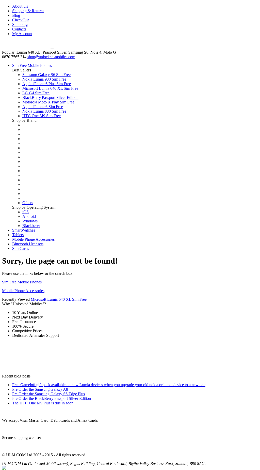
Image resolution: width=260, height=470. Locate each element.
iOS (25, 212)
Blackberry (31, 225)
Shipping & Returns (28, 11)
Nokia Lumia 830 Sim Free (44, 111)
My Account (22, 34)
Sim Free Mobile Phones (32, 65)
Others (27, 203)
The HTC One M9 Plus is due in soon (42, 403)
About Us (20, 6)
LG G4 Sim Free (36, 93)
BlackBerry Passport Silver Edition (50, 97)
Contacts (19, 29)
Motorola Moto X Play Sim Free (48, 102)
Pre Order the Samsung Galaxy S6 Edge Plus (48, 394)
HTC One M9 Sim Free (41, 116)
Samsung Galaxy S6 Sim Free (46, 74)
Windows (30, 221)
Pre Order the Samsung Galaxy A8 (40, 389)
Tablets (18, 235)
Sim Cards (20, 248)
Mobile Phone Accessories (33, 239)
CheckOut (20, 20)
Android (29, 216)
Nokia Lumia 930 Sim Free (44, 79)
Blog (16, 15)
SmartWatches (23, 230)
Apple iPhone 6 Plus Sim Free (46, 84)
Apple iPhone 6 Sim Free (42, 106)
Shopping (20, 24)
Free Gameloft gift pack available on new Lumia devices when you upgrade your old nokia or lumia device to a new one (108, 385)
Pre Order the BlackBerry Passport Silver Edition (51, 398)
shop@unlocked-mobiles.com (51, 57)
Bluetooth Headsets (27, 244)
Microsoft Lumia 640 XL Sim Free (50, 88)
